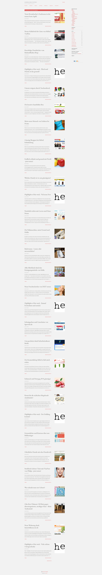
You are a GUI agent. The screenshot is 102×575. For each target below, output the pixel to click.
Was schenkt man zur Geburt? (35, 487)
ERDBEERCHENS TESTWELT (31, 2)
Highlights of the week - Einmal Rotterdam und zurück (35, 304)
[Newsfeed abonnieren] (77, 61)
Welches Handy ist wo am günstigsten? (38, 178)
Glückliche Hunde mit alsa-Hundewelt (38, 452)
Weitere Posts (49, 560)
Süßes (73, 22)
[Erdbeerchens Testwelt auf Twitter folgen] (75, 61)
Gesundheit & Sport (74, 16)
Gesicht (73, 11)
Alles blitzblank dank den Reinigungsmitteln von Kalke (35, 269)
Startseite (26, 5)
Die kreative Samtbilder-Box (34, 104)
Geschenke (73, 15)
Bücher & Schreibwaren (75, 14)
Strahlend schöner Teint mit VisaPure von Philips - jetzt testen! (37, 469)
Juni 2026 (73, 35)
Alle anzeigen (61, 10)
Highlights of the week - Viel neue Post (38, 194)
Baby (72, 9)
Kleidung (73, 20)
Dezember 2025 (74, 42)
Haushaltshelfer (74, 18)
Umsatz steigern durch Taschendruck (37, 88)
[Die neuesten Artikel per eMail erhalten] (78, 61)
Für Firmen (40, 5)
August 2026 (73, 32)
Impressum (51, 5)
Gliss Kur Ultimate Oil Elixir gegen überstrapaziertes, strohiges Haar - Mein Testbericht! (38, 506)
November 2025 (74, 43)
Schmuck (73, 24)
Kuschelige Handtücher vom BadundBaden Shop (34, 51)
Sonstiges (73, 13)
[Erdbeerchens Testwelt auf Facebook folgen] (74, 61)
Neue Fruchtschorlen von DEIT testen (38, 286)
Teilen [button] (25, 26)
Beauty (73, 10)
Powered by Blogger (45, 571)
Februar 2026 (73, 39)
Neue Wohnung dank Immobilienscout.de (32, 526)
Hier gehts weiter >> (48, 26)
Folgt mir (36, 5)
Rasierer (73, 12)
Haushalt (73, 17)
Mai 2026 (73, 36)
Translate (79, 53)
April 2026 (73, 38)
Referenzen (45, 5)
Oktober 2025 (74, 45)
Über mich (31, 5)
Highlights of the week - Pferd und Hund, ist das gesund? (36, 70)
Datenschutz (56, 5)
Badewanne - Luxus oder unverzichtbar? (33, 250)
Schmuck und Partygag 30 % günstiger (38, 379)
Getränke (73, 21)
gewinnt (73, 28)
